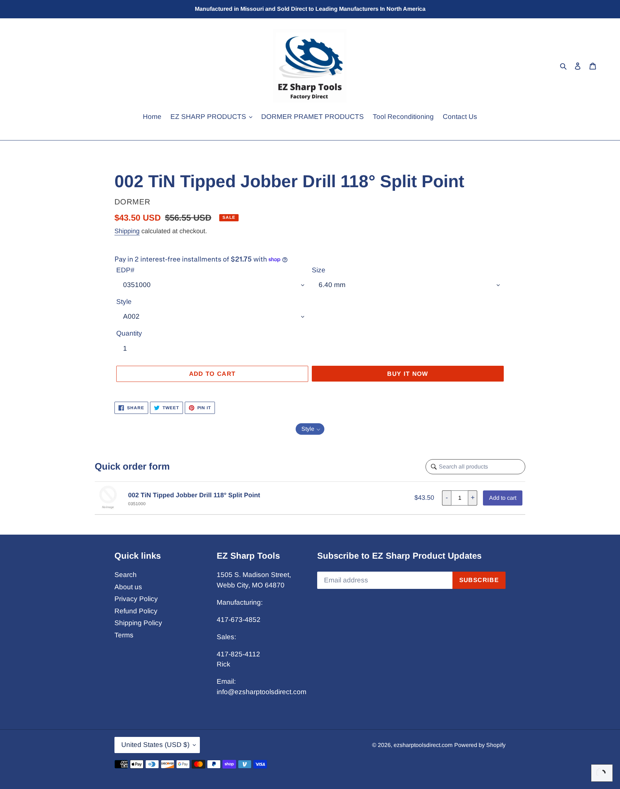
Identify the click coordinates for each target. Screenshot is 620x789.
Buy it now (407, 373)
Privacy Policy (136, 599)
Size (318, 270)
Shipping (127, 231)
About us (128, 587)
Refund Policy (136, 611)
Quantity (129, 333)
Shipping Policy (138, 623)
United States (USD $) (155, 744)
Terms (123, 635)
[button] (310, 429)
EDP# (125, 270)
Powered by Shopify (480, 745)
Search (125, 574)
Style (124, 301)
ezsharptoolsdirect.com (423, 745)
